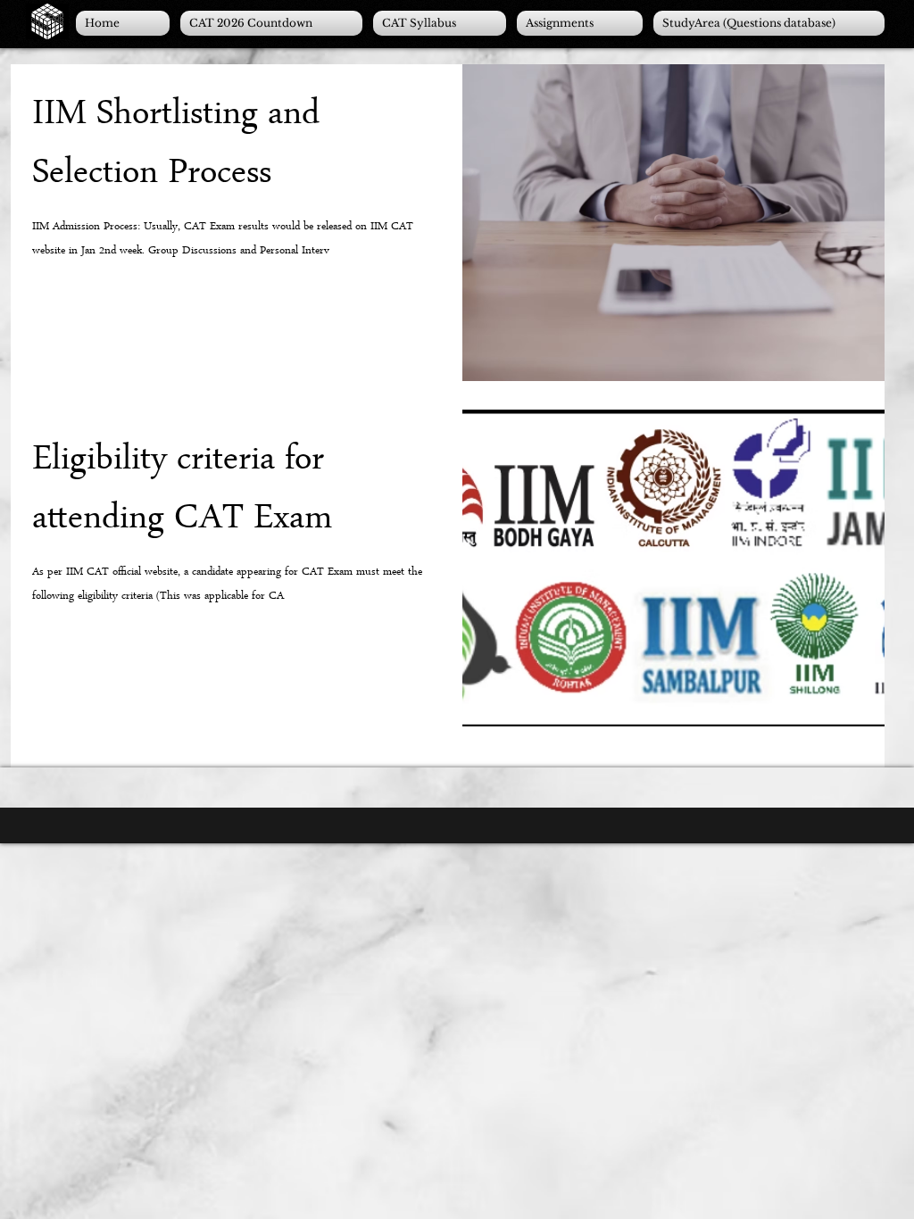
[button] (579, 23)
